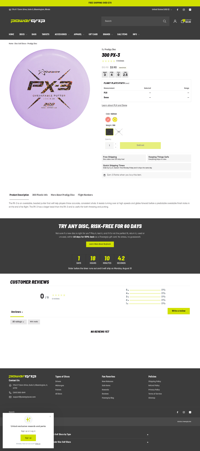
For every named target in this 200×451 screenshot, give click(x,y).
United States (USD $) (160, 10)
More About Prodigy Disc (63, 195)
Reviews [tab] (17, 312)
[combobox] (135, 21)
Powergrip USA (187, 421)
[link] (29, 9)
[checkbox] (34, 321)
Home (11, 44)
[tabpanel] (100, 340)
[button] (186, 21)
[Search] (164, 21)
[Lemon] (114, 119)
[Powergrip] (22, 377)
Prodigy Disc (32, 44)
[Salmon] (108, 119)
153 (118, 132)
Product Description (19, 195)
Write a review (178, 311)
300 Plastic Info (39, 195)
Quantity (108, 139)
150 (109, 132)
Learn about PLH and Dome (114, 105)
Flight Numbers (85, 195)
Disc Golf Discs (20, 44)
